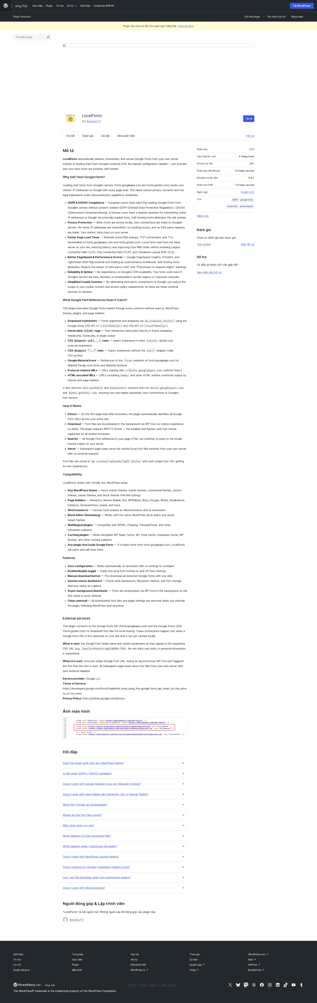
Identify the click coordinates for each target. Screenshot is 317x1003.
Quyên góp (197, 964)
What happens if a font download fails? (87, 835)
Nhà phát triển (126, 135)
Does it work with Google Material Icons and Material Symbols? (102, 784)
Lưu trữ (17, 964)
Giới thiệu (18, 954)
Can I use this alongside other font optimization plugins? (97, 877)
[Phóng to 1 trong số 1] (182, 721)
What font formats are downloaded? (85, 804)
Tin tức (17, 959)
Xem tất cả (247, 244)
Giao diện (77, 959)
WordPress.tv (139, 970)
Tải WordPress (302, 5)
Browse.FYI (94, 121)
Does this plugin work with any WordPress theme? (93, 763)
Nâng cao (203, 215)
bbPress (254, 964)
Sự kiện (194, 959)
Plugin (75, 964)
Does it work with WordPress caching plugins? (91, 856)
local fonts (232, 206)
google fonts (246, 200)
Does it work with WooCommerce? (84, 887)
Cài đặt (105, 135)
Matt (252, 959)
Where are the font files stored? (82, 815)
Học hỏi (135, 954)
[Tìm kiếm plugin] (48, 37)
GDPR (235, 200)
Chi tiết (70, 135)
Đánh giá (88, 135)
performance (246, 206)
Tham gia (195, 954)
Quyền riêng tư (21, 970)
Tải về (248, 118)
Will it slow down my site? (78, 825)
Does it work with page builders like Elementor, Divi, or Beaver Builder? (105, 794)
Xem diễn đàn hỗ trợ (209, 272)
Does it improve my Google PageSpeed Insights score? (96, 867)
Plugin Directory (22, 16)
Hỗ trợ (250, 135)
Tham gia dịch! (186, 26)
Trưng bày (77, 954)
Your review (204, 244)
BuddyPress (256, 970)
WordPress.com (258, 954)
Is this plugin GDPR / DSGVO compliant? (87, 773)
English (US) (247, 192)
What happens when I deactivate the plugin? (90, 846)
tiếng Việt (50, 985)
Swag (194, 970)
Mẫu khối (77, 970)
